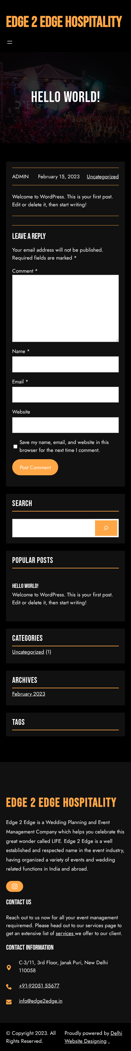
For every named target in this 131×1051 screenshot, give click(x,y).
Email (20, 381)
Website (21, 411)
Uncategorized (103, 176)
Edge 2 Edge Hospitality (64, 22)
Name (21, 351)
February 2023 (28, 693)
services (65, 933)
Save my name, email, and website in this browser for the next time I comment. (64, 446)
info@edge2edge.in (40, 1000)
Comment (25, 270)
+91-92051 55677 (39, 985)
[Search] (106, 528)
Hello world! (25, 586)
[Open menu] (9, 42)
